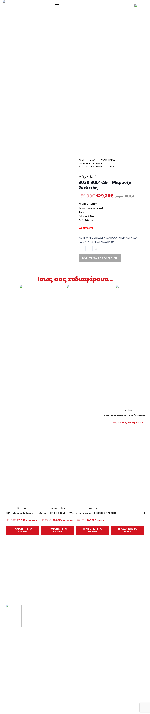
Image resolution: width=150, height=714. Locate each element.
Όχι (92, 216)
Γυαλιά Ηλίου (107, 160)
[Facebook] (7, 684)
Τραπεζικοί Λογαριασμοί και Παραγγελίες (126, 665)
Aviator (89, 220)
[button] (75, 6)
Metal (99, 207)
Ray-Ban (87, 176)
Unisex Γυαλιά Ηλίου (106, 237)
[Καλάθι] (144, 6)
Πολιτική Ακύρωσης (129, 677)
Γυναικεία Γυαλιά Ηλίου (101, 241)
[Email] (16, 684)
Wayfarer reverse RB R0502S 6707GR (92, 513)
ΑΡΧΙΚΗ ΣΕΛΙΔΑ (87, 160)
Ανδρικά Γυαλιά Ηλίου (92, 163)
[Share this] (89, 248)
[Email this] (82, 248)
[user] (135, 6)
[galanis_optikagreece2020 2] (6, 6)
